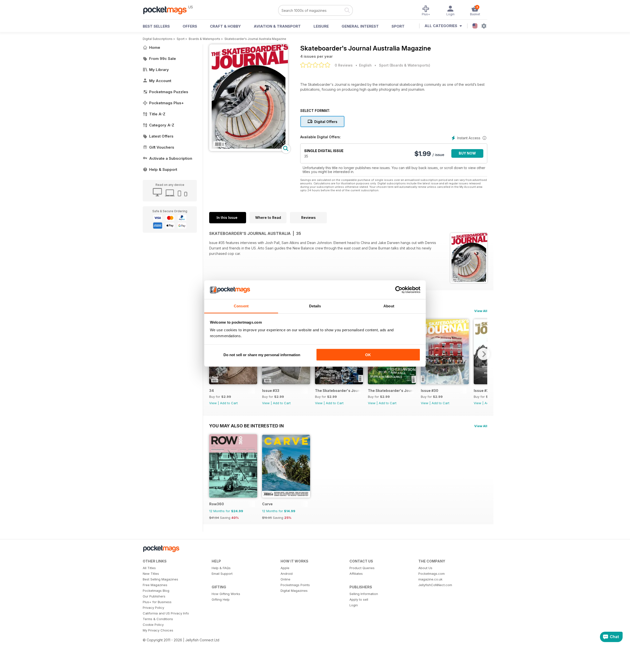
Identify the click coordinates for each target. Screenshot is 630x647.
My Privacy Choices (158, 630)
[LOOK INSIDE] (248, 150)
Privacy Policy (153, 608)
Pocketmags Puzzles (168, 91)
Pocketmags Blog (156, 591)
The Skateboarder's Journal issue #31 (390, 390)
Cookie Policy (153, 625)
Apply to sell (358, 599)
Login (353, 605)
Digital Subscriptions (158, 39)
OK (368, 354)
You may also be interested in (246, 425)
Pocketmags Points (295, 585)
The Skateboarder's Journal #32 (338, 390)
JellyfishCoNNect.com (435, 585)
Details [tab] (315, 306)
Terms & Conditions (158, 619)
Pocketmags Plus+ (166, 103)
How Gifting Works (226, 594)
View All (480, 311)
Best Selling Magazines (160, 579)
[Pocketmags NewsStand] (167, 10)
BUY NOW (467, 153)
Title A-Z (157, 114)
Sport (398, 26)
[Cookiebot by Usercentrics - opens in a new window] (398, 290)
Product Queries (362, 568)
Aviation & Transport (277, 26)
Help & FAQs (221, 568)
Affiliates (356, 574)
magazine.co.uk (430, 579)
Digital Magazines (294, 591)
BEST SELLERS (156, 26)
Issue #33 (270, 390)
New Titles (151, 574)
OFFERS (190, 26)
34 (211, 390)
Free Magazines (155, 585)
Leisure (321, 26)
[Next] (483, 354)
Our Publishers (154, 596)
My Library (159, 69)
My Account (160, 80)
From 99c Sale (162, 58)
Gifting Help (221, 599)
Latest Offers (161, 136)
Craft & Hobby (225, 26)
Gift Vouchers (161, 147)
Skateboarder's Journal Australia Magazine (255, 39)
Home (154, 47)
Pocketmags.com (431, 574)
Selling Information (363, 594)
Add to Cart (229, 403)
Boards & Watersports (204, 39)
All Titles (149, 568)
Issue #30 (429, 390)
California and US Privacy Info (166, 613)
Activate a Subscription (170, 158)
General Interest (360, 26)
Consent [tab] (241, 306)
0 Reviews (344, 65)
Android (287, 574)
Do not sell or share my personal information (261, 354)
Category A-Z (161, 125)
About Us (425, 568)
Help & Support (163, 169)
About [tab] (388, 306)
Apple (285, 568)
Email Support (222, 574)
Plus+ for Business (157, 602)
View (213, 403)
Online (285, 579)
